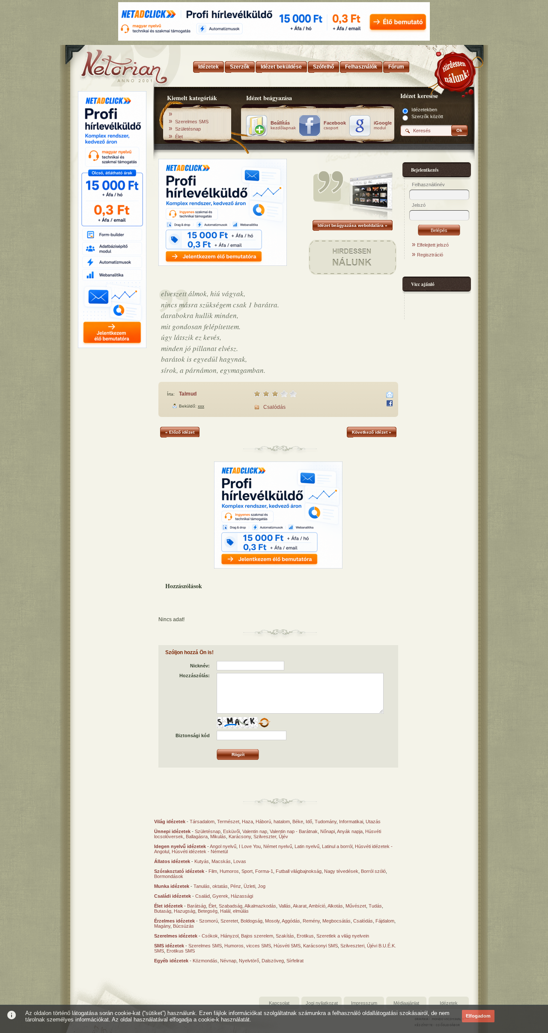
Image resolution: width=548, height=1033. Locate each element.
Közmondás (205, 960)
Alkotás (335, 905)
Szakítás (285, 935)
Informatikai (351, 821)
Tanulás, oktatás (211, 886)
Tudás (375, 905)
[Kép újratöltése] (264, 722)
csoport (335, 125)
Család (202, 896)
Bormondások (168, 876)
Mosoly (272, 920)
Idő (309, 821)
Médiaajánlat (406, 1003)
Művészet (355, 905)
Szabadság (230, 905)
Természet (228, 821)
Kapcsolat (279, 1003)
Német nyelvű (277, 846)
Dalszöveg (273, 960)
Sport (247, 871)
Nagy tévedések (341, 871)
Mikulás (218, 836)
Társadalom (202, 821)
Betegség (207, 911)
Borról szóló (373, 871)
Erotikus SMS (181, 950)
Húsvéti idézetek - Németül (200, 851)
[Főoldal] (111, 64)
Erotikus (305, 935)
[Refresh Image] (264, 726)
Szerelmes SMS (191, 121)
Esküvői (231, 831)
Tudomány (326, 821)
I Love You (250, 846)
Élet (179, 136)
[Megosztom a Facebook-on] (389, 403)
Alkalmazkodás (260, 905)
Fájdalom (384, 920)
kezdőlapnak (283, 125)
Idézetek (449, 1003)
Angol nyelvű (223, 846)
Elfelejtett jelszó (433, 244)
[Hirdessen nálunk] (456, 70)
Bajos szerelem (257, 935)
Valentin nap (254, 831)
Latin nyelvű (307, 846)
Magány (162, 926)
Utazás (373, 821)
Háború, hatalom (273, 821)
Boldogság (251, 920)
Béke (297, 821)
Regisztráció (430, 254)
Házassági (242, 896)
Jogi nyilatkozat (322, 1003)
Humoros (229, 871)
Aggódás (291, 920)
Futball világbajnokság (299, 871)
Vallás (285, 905)
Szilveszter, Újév (270, 836)
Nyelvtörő (249, 960)
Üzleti (249, 886)
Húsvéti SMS (287, 945)
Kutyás (201, 861)
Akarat (300, 905)
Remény (311, 920)
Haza (247, 821)
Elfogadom (478, 1015)
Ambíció (317, 905)
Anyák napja (350, 831)
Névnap (228, 960)
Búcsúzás (183, 926)
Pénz (235, 886)
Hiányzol (229, 935)
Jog (261, 886)
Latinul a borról (337, 846)
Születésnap (188, 128)
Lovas (239, 861)
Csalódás (274, 407)
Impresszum (364, 1003)
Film (212, 871)
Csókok (210, 935)
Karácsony (240, 836)
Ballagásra (197, 836)
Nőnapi (327, 831)
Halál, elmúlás (234, 911)
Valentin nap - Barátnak (294, 831)
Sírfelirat (295, 960)
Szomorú (208, 920)
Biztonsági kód (193, 735)
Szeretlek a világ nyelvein (342, 935)
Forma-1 (264, 871)
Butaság (162, 911)
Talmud (188, 394)
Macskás (221, 861)
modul (383, 125)
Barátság (196, 905)
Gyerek (220, 896)
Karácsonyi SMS (320, 945)
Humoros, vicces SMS (247, 945)
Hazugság (184, 911)
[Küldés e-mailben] (389, 394)
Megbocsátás (336, 920)
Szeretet (229, 920)
